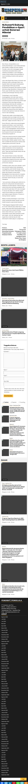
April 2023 (3, 705)
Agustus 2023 (4, 697)
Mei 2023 (3, 703)
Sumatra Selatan (5, 22)
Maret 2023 (4, 708)
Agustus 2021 (4, 750)
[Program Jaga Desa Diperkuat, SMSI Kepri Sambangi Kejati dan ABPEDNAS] (5, 418)
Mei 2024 (3, 677)
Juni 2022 (3, 728)
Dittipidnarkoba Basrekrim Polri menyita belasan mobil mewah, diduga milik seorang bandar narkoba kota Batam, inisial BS (17, 410)
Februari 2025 (4, 657)
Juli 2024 (3, 672)
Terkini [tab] (6, 402)
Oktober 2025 (4, 639)
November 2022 (5, 717)
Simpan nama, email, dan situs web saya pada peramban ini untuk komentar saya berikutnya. (14, 390)
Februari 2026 (4, 630)
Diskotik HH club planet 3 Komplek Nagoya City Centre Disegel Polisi (17, 453)
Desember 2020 (5, 768)
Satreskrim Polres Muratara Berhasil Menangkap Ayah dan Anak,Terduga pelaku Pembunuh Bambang (13, 302)
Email (5, 375)
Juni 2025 (3, 648)
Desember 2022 (5, 714)
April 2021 (3, 759)
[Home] (3, 18)
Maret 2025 (4, 654)
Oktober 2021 (4, 745)
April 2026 (3, 625)
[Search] (26, 18)
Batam (11, 405)
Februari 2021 (4, 763)
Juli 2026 (3, 619)
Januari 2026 (4, 632)
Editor (13, 38)
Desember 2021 (5, 741)
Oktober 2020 (4, 772)
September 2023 (5, 694)
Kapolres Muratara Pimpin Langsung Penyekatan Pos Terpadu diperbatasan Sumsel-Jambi (13, 333)
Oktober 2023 (4, 692)
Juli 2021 (3, 752)
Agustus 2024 (4, 670)
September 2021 (5, 748)
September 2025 (5, 641)
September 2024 (5, 668)
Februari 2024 (4, 683)
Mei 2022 (3, 730)
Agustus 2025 (4, 643)
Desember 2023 (5, 688)
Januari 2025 (4, 659)
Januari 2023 (4, 712)
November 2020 (5, 770)
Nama (5, 369)
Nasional (12, 424)
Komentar (6, 351)
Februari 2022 (4, 737)
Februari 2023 (4, 710)
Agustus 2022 (4, 723)
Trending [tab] (22, 402)
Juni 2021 (3, 754)
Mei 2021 (3, 757)
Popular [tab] (14, 402)
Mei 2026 (3, 623)
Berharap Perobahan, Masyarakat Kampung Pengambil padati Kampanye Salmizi (8, 231)
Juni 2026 (3, 621)
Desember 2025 (5, 634)
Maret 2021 (4, 761)
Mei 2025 (3, 650)
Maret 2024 (4, 681)
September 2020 (5, 774)
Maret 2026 (4, 628)
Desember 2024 (5, 661)
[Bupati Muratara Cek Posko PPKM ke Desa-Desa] (14, 256)
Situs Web (6, 381)
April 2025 (3, 652)
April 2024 (3, 679)
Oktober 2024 (4, 665)
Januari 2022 (4, 739)
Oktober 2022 (4, 719)
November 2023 (5, 690)
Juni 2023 (3, 701)
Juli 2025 (3, 645)
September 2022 (5, 721)
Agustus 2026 (4, 617)
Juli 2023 (3, 699)
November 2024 (5, 663)
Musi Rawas (4, 298)
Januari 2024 (4, 685)
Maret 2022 (4, 734)
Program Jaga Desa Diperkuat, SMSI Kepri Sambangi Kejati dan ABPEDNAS (15, 419)
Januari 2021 (4, 766)
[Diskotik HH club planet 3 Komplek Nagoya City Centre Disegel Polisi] (5, 452)
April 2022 (3, 732)
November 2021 (5, 743)
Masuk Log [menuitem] (3, 1)
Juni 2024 (3, 674)
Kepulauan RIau (16, 405)
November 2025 (5, 637)
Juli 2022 (3, 725)
